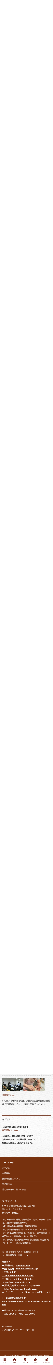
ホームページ (8, 1162)
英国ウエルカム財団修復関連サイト (20, 1310)
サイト (35, 1252)
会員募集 (6, 1173)
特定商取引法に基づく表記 (14, 1189)
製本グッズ (46, 1362)
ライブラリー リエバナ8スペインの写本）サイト (28, 1292)
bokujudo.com (23, 1265)
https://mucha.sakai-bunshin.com (19, 1289)
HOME (15, 1362)
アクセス (25, 1362)
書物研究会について (11, 1178)
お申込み (6, 1168)
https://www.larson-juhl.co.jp (17, 1282)
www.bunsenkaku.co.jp (27, 1269)
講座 (35, 1362)
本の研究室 (7, 1184)
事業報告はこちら (10, 1130)
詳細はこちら (8, 1095)
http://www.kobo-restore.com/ (17, 1275)
